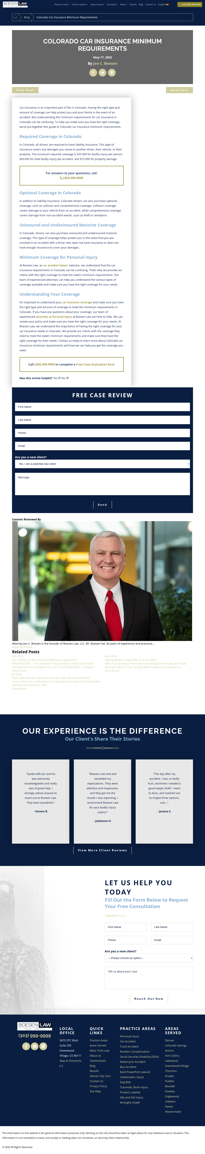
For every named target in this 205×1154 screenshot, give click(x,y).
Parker (169, 1106)
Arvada (169, 1076)
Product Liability (130, 1092)
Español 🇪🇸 (163, 4)
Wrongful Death (130, 1102)
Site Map (95, 1091)
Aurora (169, 1050)
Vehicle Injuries (79, 4)
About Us (95, 1055)
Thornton (171, 1071)
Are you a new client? (120, 951)
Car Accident (128, 1041)
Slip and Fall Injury (131, 1097)
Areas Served (96, 4)
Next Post (179, 90)
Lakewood (171, 1060)
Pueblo (169, 1081)
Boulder (170, 1086)
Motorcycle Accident (132, 1062)
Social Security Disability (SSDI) (139, 1056)
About (123, 4)
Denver (169, 1040)
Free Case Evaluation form (95, 364)
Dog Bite (125, 1082)
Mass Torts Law (99, 1050)
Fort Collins (172, 1055)
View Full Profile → (24, 647)
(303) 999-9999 (73, 178)
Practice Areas (61, 4)
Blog (141, 4)
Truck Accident (129, 1046)
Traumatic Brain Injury (134, 1087)
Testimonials (98, 1060)
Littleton (170, 1101)
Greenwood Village (177, 1066)
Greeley (170, 1091)
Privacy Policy (98, 1086)
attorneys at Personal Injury (54, 316)
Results (133, 4)
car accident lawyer (55, 265)
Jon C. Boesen (105, 63)
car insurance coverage (77, 302)
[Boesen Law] (15, 4)
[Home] (15, 17)
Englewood (172, 1096)
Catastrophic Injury (132, 1077)
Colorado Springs (176, 1045)
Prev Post (25, 90)
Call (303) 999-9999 (191, 4)
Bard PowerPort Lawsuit (135, 1072)
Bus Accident (128, 1067)
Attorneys (111, 4)
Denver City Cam (100, 1076)
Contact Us (150, 4)
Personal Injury (129, 1036)
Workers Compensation (135, 1051)
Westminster (173, 1111)
